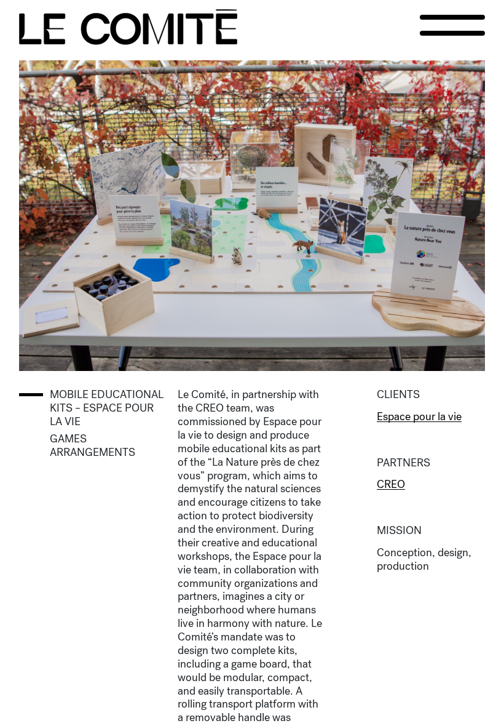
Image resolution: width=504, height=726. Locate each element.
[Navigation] (452, 25)
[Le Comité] (128, 27)
